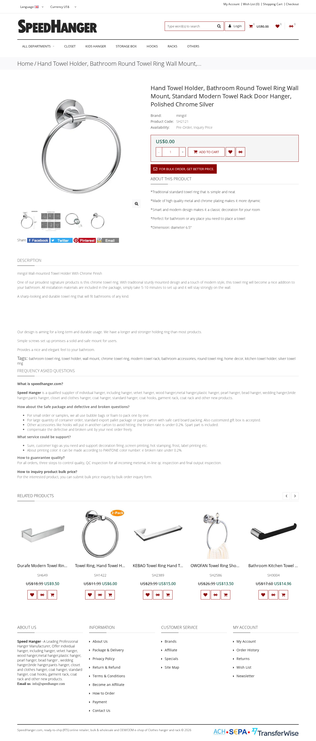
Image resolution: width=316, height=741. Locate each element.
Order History (248, 650)
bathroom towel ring (44, 358)
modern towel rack (145, 358)
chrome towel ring (115, 358)
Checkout (292, 4)
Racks (172, 46)
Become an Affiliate (108, 684)
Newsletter (246, 676)
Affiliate (171, 650)
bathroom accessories (178, 358)
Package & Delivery (108, 650)
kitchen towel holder (260, 358)
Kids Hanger (95, 46)
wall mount (91, 358)
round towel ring (210, 358)
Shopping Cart (272, 4)
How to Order (104, 693)
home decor (233, 358)
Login (237, 26)
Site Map (172, 667)
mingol (181, 115)
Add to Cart (208, 152)
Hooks (152, 46)
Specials (171, 658)
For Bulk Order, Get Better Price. (186, 169)
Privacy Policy (104, 658)
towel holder (71, 358)
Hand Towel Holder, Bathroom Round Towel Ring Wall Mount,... (119, 63)
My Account (231, 4)
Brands (171, 641)
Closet (70, 46)
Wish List (244, 667)
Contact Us (101, 710)
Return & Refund (106, 667)
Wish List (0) (251, 4)
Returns (243, 658)
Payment (100, 702)
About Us (100, 641)
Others (193, 46)
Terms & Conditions (109, 676)
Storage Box (126, 46)
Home (25, 63)
